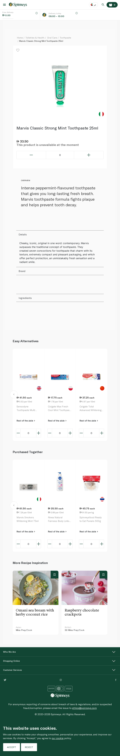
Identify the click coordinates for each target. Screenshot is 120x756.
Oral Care (52, 37)
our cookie (58, 738)
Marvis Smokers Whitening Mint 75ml (28, 519)
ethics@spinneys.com (84, 707)
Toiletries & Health (35, 37)
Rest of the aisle (25, 420)
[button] (14, 394)
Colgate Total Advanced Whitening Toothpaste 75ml (90, 408)
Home (20, 37)
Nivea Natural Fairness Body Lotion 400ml (59, 519)
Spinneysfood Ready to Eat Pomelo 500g (91, 519)
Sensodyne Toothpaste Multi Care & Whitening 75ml (26, 408)
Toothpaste (65, 37)
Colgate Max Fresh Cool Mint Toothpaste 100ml (60, 408)
